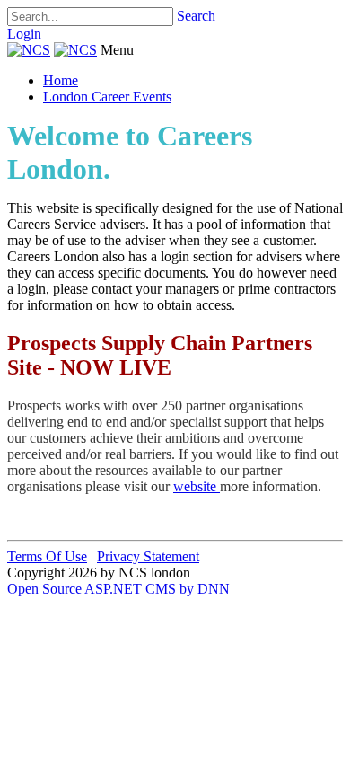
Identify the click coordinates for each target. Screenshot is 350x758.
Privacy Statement (148, 556)
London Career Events (107, 96)
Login (24, 33)
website (196, 486)
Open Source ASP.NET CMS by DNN (118, 588)
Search (196, 15)
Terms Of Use (47, 556)
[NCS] (28, 49)
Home (60, 80)
